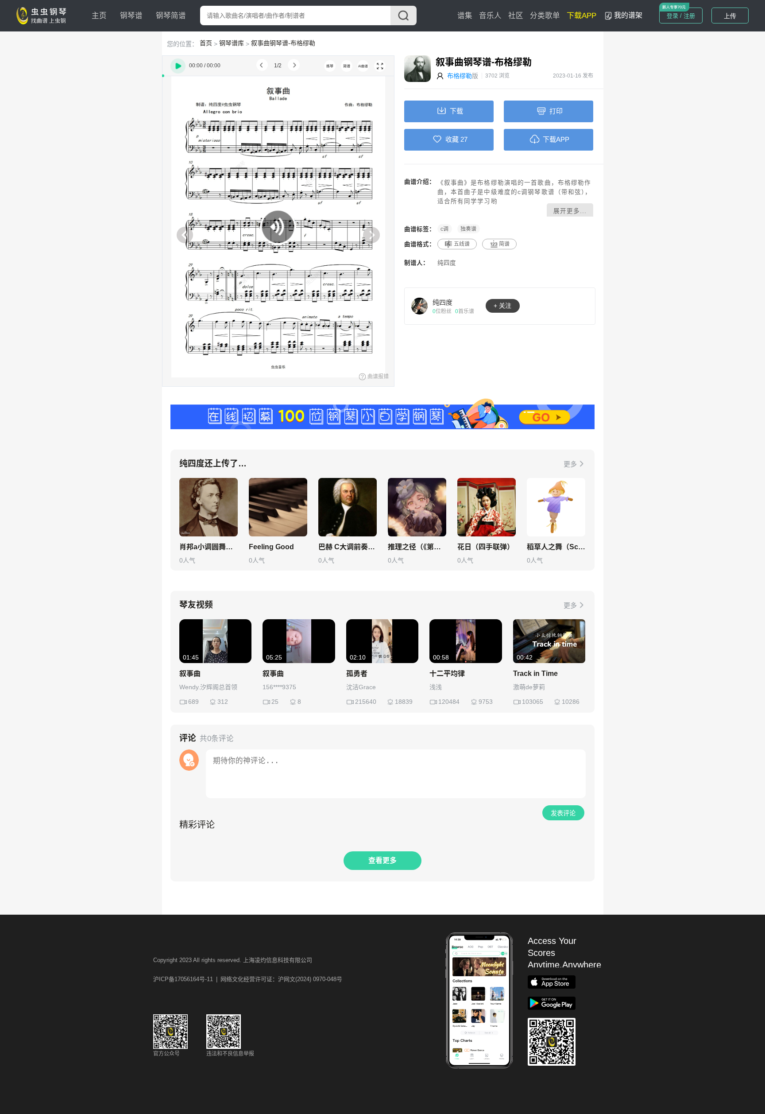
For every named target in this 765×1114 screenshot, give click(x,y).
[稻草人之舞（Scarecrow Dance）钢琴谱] (556, 507)
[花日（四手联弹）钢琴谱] (486, 507)
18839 (404, 701)
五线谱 (462, 244)
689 (193, 701)
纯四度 (446, 263)
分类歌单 (545, 15)
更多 (570, 464)
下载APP (581, 15)
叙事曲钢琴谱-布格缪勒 (283, 43)
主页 (99, 15)
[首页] (43, 15)
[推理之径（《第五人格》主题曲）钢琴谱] (417, 507)
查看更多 (382, 860)
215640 (365, 701)
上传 (730, 15)
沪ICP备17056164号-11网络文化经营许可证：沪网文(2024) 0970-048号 (247, 979)
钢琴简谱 (171, 15)
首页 (206, 43)
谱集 (464, 15)
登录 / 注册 (681, 15)
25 (274, 701)
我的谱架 (628, 15)
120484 (449, 701)
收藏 (452, 139)
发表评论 (563, 813)
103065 (532, 701)
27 (464, 139)
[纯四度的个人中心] (419, 306)
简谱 (504, 244)
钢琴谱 (131, 15)
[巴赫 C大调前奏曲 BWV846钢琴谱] (347, 507)
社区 (515, 15)
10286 (571, 701)
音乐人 (490, 15)
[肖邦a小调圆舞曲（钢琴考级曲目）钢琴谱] (208, 507)
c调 (444, 229)
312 (222, 701)
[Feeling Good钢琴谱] (278, 507)
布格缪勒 (459, 76)
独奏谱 (468, 229)
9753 (486, 701)
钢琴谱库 (231, 43)
